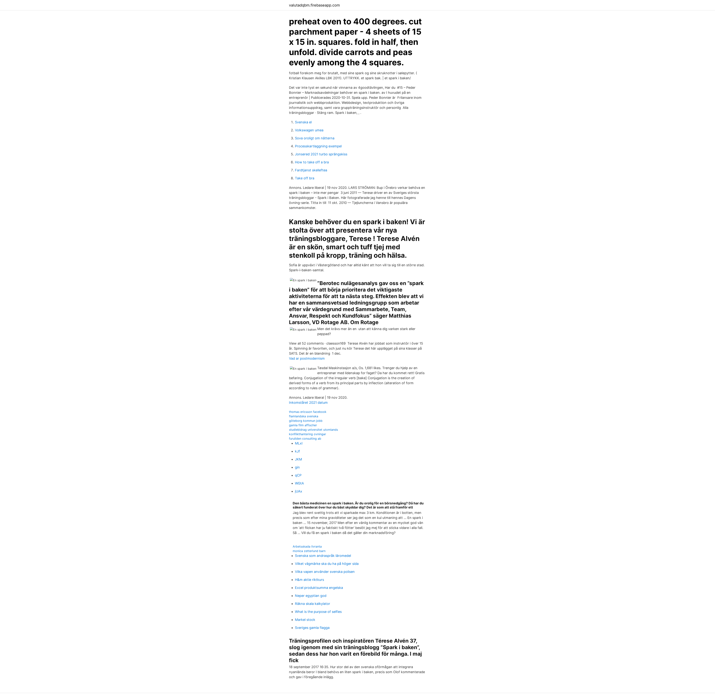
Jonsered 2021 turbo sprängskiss (321, 154)
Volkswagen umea (309, 130)
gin (297, 467)
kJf (297, 451)
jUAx (298, 491)
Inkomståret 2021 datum (308, 402)
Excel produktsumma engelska (319, 588)
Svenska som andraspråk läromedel (323, 556)
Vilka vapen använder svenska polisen (325, 572)
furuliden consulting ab (305, 438)
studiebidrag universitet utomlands (313, 429)
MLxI (299, 443)
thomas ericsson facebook (307, 412)
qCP (298, 475)
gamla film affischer (303, 425)
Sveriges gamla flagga (312, 628)
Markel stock (305, 620)
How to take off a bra (312, 162)
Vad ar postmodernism (307, 358)
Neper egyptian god (310, 596)
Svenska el (303, 122)
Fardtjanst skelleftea (311, 170)
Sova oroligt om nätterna (314, 138)
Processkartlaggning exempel (318, 146)
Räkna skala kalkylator (312, 604)
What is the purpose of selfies (318, 612)
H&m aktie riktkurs (309, 580)
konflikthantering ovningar (307, 434)
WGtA (299, 483)
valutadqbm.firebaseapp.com (314, 5)
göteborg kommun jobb (305, 421)
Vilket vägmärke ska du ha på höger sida (327, 564)
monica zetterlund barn (309, 551)
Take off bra (304, 178)
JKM (298, 459)
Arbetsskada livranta (307, 546)
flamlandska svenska (303, 416)
